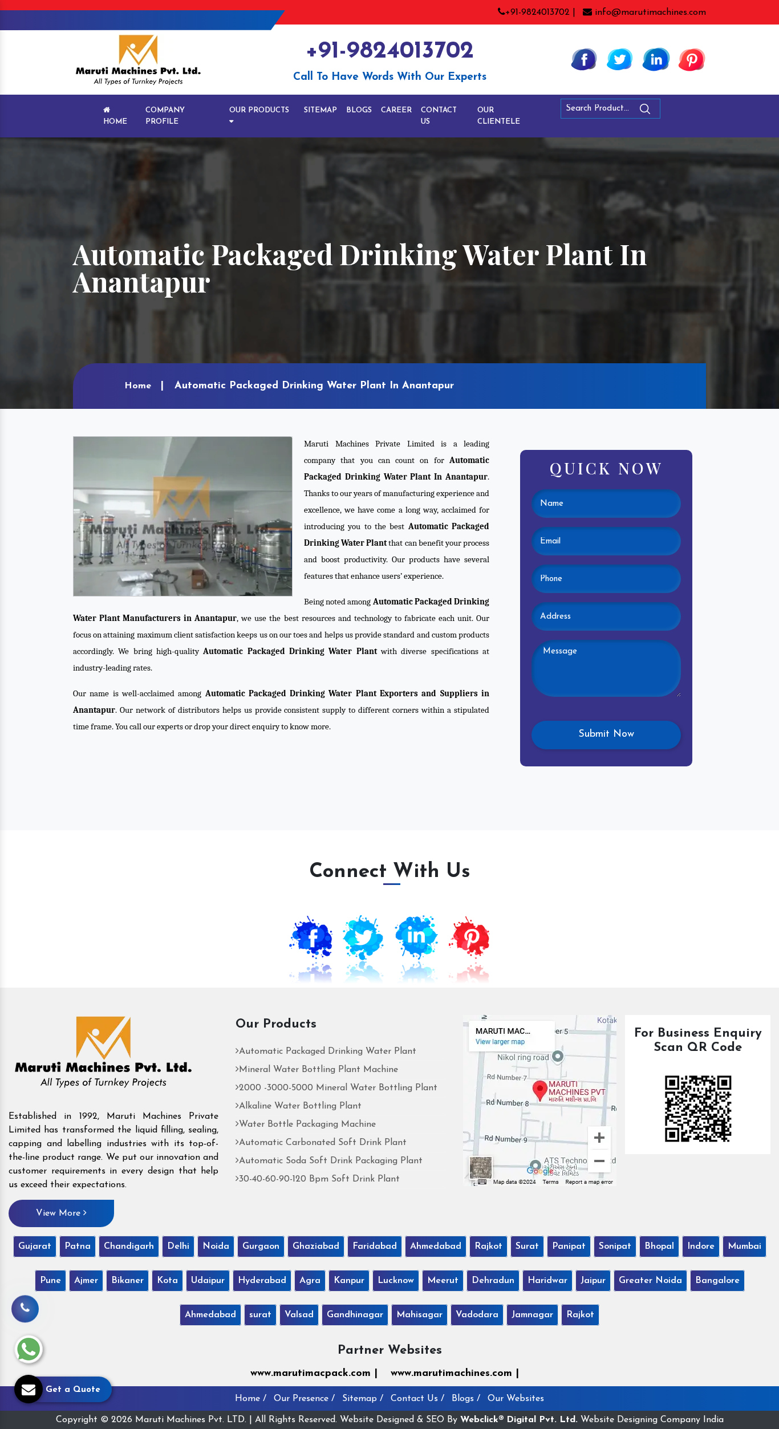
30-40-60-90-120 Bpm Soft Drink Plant (319, 1179)
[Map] (539, 1100)
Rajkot (488, 1246)
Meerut (443, 1280)
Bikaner (127, 1280)
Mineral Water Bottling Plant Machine (318, 1069)
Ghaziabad (316, 1246)
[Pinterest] (691, 58)
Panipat (569, 1246)
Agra (309, 1280)
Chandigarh (129, 1246)
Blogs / (466, 1398)
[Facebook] (584, 58)
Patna (77, 1246)
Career (396, 110)
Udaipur (208, 1280)
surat (260, 1315)
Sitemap (320, 110)
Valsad (299, 1315)
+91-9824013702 (389, 51)
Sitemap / (362, 1398)
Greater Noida (650, 1280)
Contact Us (439, 116)
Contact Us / (417, 1398)
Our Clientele (498, 116)
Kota (167, 1280)
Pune (50, 1280)
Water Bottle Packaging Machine (307, 1124)
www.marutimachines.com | (455, 1374)
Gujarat (34, 1246)
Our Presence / (304, 1398)
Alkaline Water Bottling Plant (300, 1106)
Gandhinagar (355, 1315)
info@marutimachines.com (649, 12)
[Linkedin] (656, 58)
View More (59, 1213)
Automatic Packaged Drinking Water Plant (327, 1051)
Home (115, 121)
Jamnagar (532, 1315)
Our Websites (516, 1398)
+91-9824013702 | (540, 12)
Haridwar (547, 1280)
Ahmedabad (435, 1246)
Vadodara (477, 1315)
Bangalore (717, 1280)
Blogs (359, 110)
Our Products (259, 110)
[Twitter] (620, 58)
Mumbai (744, 1246)
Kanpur (349, 1280)
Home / (250, 1398)
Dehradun (493, 1280)
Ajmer (86, 1280)
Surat (527, 1246)
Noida (215, 1246)
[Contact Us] (25, 1306)
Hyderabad (262, 1280)
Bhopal (659, 1246)
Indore (701, 1246)
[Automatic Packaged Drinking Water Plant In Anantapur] (183, 516)
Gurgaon (260, 1246)
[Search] (676, 111)
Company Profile (165, 116)
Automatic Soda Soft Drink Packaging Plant (331, 1161)
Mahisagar (419, 1315)
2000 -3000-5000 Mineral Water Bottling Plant (338, 1088)
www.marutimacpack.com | (314, 1374)
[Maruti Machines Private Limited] (103, 1056)
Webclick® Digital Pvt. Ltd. (519, 1419)
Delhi (178, 1246)
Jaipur (593, 1280)
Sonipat (615, 1246)
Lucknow (396, 1280)
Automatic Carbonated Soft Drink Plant (323, 1142)
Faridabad (374, 1246)
